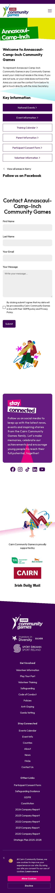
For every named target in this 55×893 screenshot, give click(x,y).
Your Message (10, 266)
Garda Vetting (27, 712)
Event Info (27, 736)
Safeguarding (27, 688)
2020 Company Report (27, 833)
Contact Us (27, 767)
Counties (27, 742)
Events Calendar (27, 730)
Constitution (27, 803)
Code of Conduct (27, 694)
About (27, 748)
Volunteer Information (27, 670)
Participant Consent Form (27, 785)
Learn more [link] (31, 871)
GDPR (27, 797)
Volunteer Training (27, 682)
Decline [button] (29, 885)
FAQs (28, 760)
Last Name (8, 236)
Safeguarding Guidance (27, 791)
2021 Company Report (27, 827)
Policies (27, 700)
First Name (8, 221)
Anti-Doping (27, 706)
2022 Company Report (27, 821)
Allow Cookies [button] (29, 878)
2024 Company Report (27, 809)
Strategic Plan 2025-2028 (28, 839)
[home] (16, 10)
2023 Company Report (27, 815)
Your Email (8, 251)
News (28, 754)
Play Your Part (27, 676)
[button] (49, 10)
